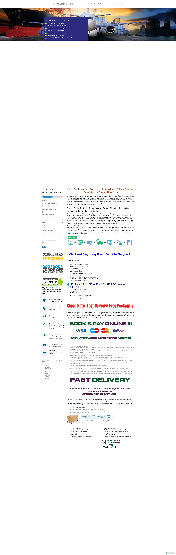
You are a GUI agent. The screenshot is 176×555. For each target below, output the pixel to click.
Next (44, 226)
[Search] (122, 3)
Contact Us (117, 3)
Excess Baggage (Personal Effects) (51, 184)
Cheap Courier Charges (78, 168)
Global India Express (56, 267)
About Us (93, 3)
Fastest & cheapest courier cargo (93, 174)
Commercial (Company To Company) (51, 186)
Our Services (101, 3)
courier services (71, 296)
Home (87, 3)
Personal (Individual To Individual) (50, 182)
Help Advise (109, 3)
